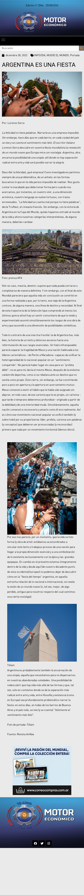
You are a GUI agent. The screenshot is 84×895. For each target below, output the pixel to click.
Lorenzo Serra (16, 122)
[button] (3, 39)
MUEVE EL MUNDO (58, 55)
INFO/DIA (39, 55)
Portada (75, 55)
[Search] (81, 48)
